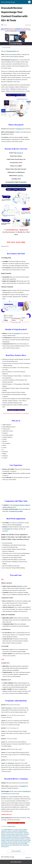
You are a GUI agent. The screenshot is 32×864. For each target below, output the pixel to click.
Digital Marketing (22, 831)
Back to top (28, 857)
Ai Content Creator (18, 829)
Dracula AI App (10, 832)
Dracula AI (20, 153)
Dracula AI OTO (16, 837)
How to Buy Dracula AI (15, 843)
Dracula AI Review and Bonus (17, 838)
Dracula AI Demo (19, 834)
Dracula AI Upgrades (12, 841)
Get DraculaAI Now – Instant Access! (17, 230)
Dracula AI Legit (23, 835)
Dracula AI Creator (10, 834)
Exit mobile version (16, 862)
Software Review (11, 826)
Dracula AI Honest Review (13, 835)
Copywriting (15, 831)
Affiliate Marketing (8, 829)
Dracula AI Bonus (19, 832)
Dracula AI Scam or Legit (20, 840)
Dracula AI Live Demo (6, 837)
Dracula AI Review (5, 838)
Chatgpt (9, 831)
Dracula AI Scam (10, 840)
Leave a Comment (16, 851)
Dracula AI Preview (24, 837)
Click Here (20, 175)
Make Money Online (17, 845)
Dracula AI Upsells (22, 841)
